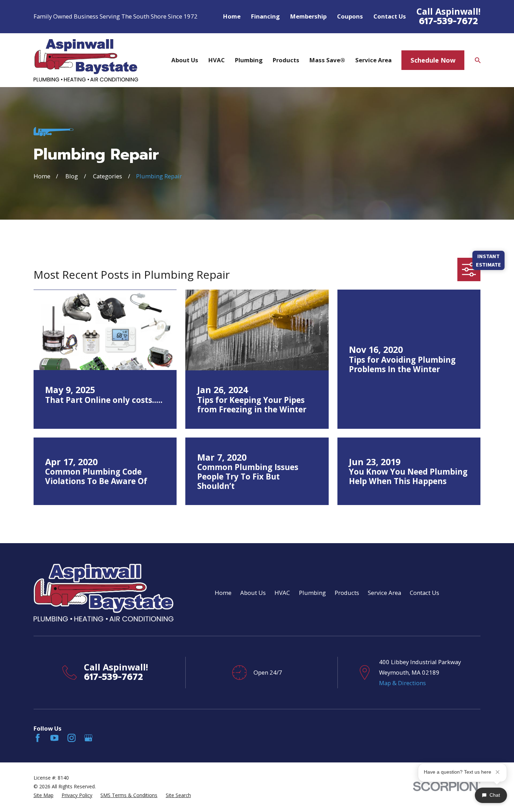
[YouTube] (54, 738)
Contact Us (389, 16)
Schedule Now (433, 60)
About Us (253, 593)
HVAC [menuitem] (216, 60)
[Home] (86, 60)
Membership (308, 16)
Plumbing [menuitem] (249, 60)
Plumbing (312, 593)
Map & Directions (402, 683)
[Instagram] (71, 738)
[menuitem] (43, 795)
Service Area (384, 593)
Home (232, 16)
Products (347, 593)
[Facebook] (38, 738)
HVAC (282, 593)
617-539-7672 (448, 21)
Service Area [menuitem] (373, 60)
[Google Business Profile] (88, 738)
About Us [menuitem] (184, 60)
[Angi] (105, 738)
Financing (265, 16)
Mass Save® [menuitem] (327, 60)
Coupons (350, 16)
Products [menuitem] (286, 60)
